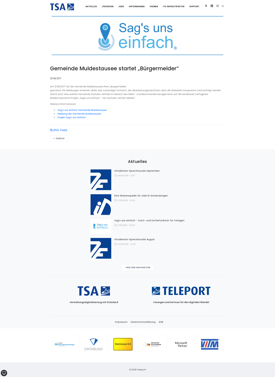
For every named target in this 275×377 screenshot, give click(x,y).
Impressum (121, 322)
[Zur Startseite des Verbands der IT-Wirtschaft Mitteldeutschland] (210, 344)
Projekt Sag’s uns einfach (72, 117)
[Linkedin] (211, 6)
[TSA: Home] (62, 6)
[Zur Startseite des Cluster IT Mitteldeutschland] (64, 344)
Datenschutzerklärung (143, 322)
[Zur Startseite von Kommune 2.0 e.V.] (123, 344)
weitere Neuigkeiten (138, 267)
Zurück (60, 138)
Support (194, 6)
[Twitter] (206, 6)
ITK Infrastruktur (173, 6)
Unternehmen (137, 6)
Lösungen (108, 6)
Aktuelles (91, 6)
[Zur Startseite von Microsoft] (181, 344)
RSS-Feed (60, 130)
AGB (161, 322)
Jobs (121, 6)
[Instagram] (217, 6)
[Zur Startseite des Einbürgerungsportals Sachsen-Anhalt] (152, 344)
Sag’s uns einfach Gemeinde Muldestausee (82, 110)
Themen (153, 6)
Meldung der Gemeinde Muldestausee (79, 113)
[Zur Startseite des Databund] (93, 344)
